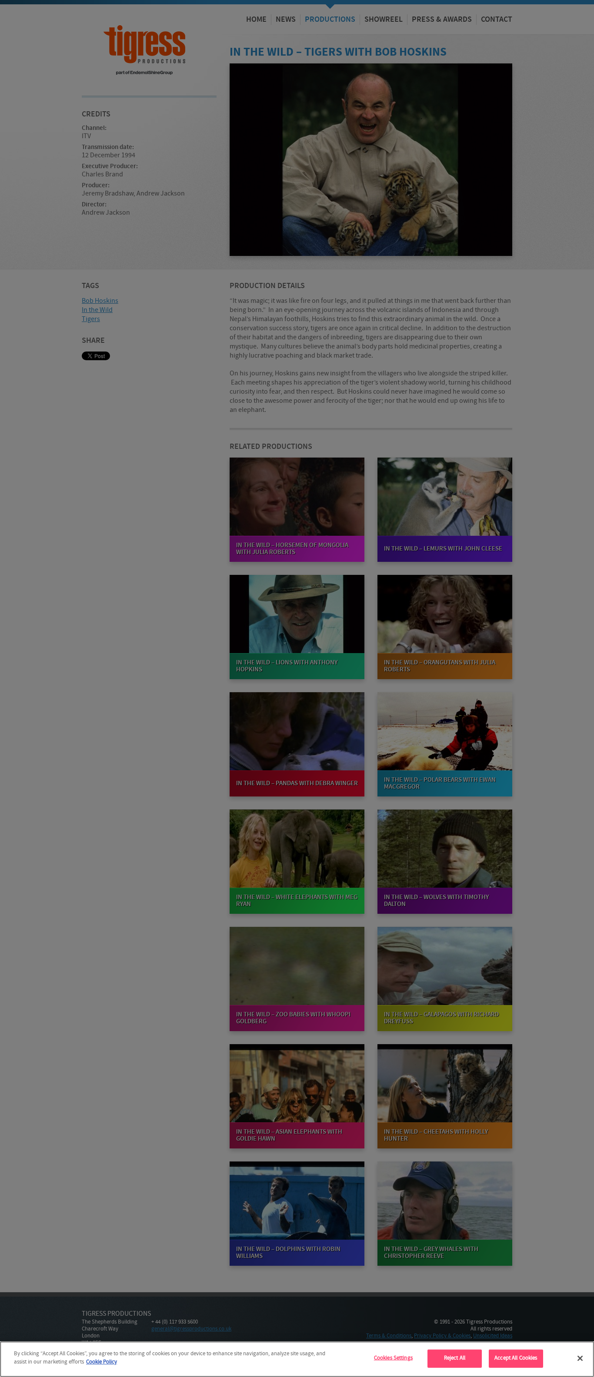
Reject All (454, 1358)
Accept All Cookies (515, 1358)
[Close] (580, 1358)
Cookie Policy (101, 1362)
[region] (297, 1359)
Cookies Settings (393, 1358)
